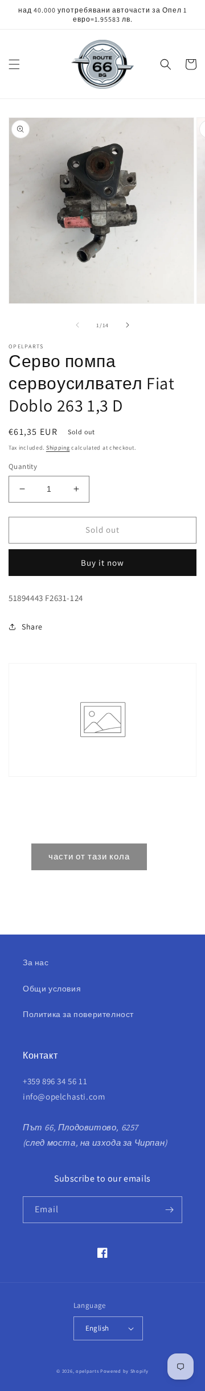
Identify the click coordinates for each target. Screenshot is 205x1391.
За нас (36, 962)
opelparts (87, 1371)
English (97, 1328)
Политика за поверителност (78, 1014)
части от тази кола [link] (89, 856)
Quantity (23, 466)
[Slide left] (77, 325)
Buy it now (102, 562)
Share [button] (32, 627)
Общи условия (52, 988)
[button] (14, 64)
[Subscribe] (169, 1209)
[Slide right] (127, 325)
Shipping (58, 447)
